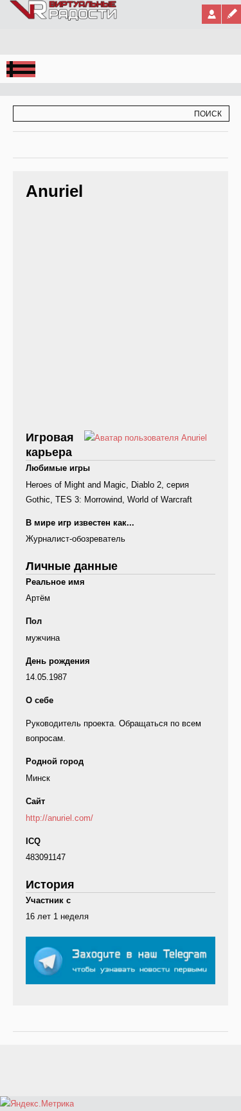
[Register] (231, 14)
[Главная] (64, 18)
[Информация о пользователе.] (145, 438)
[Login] (211, 14)
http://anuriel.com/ (59, 818)
